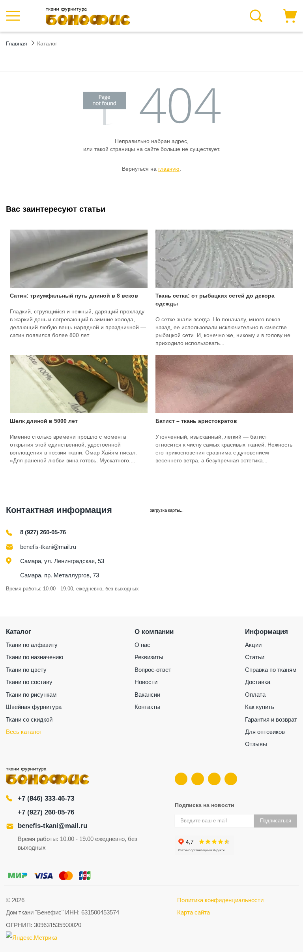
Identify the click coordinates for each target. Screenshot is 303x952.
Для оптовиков (265, 731)
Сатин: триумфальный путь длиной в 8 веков (74, 295)
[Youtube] (197, 779)
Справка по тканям (270, 669)
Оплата (255, 694)
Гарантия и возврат (271, 719)
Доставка (257, 682)
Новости (146, 682)
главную (169, 169)
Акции (253, 644)
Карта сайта (193, 912)
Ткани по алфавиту (32, 644)
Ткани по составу (29, 682)
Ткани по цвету (26, 669)
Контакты (147, 706)
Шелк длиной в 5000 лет (44, 421)
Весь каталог (23, 731)
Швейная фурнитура (34, 706)
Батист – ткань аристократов (196, 421)
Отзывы (256, 744)
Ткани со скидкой (29, 719)
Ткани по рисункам (31, 694)
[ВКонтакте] (181, 779)
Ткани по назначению (34, 657)
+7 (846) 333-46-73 (46, 798)
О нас (142, 644)
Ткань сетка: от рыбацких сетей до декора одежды (215, 299)
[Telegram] (214, 779)
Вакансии (147, 694)
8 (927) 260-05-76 (43, 532)
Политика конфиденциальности (220, 900)
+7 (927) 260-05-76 (46, 812)
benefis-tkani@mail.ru (48, 546)
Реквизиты (149, 657)
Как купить (259, 706)
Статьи (254, 657)
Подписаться (275, 821)
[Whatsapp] (230, 779)
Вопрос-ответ (153, 669)
